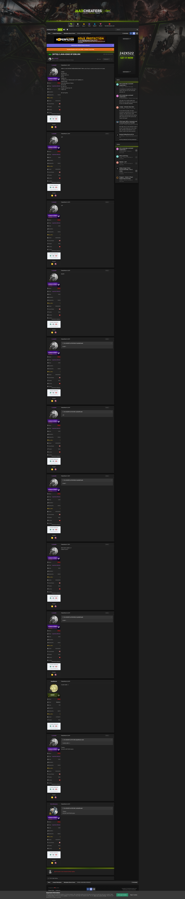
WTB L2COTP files (123, 155)
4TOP (122, 124)
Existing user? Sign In (52, 29)
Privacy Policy (51, 890)
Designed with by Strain (53, 887)
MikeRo (121, 180)
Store (83, 25)
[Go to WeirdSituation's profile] (54, 811)
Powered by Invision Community (129, 889)
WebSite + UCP (123, 161)
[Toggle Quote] (63, 343)
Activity (77, 25)
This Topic (132, 29)
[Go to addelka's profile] (117, 162)
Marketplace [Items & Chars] (66, 60)
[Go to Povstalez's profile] (117, 107)
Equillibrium (54, 681)
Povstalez (123, 108)
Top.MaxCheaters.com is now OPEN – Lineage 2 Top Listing (80, 49)
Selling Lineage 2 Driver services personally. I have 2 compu (126, 169)
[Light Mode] (67, 29)
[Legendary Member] (55, 127)
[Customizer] (64, 29)
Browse (70, 25)
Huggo (122, 86)
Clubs (89, 25)
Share (99, 59)
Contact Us (58, 890)
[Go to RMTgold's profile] (117, 135)
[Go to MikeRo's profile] (117, 177)
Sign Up (60, 29)
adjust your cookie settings (100, 895)
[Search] (137, 29)
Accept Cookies (123, 894)
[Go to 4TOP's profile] (117, 122)
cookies (65, 895)
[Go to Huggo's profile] (117, 84)
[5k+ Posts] (52, 127)
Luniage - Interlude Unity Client (126, 106)
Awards (100, 25)
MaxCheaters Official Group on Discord (80, 45)
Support (94, 25)
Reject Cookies (133, 894)
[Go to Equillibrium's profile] (54, 688)
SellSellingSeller (124, 98)
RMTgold (123, 135)
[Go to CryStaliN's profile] (49, 59)
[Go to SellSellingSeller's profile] (117, 96)
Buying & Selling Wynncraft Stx (126, 134)
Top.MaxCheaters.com (109, 25)
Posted (129, 86)
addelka (121, 163)
